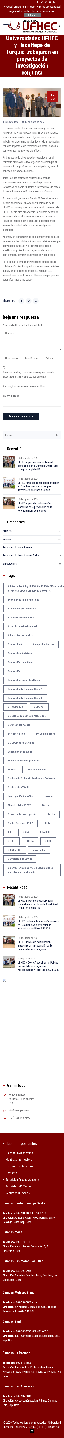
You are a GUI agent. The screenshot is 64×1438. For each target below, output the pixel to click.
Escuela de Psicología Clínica (24, 760)
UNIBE (48, 841)
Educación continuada (20, 751)
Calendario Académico (19, 1153)
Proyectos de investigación (17, 547)
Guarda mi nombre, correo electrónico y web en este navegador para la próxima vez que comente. (28, 374)
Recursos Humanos (18, 1193)
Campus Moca (15, 671)
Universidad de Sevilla (20, 859)
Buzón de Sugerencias (43, 11)
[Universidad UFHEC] (32, 26)
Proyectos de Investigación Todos (21, 555)
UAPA (26, 832)
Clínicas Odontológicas (48, 6)
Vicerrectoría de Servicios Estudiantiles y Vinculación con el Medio (30, 870)
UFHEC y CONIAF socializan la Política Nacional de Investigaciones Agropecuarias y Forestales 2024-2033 (38, 966)
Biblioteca (19, 6)
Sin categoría (11, 121)
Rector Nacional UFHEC (20, 823)
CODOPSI (39, 707)
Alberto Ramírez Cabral (20, 635)
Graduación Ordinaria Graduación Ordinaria (31, 778)
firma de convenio (36, 769)
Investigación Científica (20, 796)
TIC (10, 832)
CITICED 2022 (15, 707)
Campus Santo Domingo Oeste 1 (25, 689)
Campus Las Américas (20, 653)
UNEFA (30, 841)
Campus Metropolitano (20, 662)
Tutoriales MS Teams (18, 1186)
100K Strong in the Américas (23, 599)
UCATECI (45, 832)
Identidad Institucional (19, 1159)
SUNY (47, 823)
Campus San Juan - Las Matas (24, 680)
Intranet (32, 15)
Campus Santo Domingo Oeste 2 (25, 698)
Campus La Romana (43, 644)
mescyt (49, 796)
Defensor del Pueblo (19, 724)
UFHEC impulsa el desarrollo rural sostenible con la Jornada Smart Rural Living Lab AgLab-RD (38, 466)
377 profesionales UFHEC (21, 617)
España (12, 769)
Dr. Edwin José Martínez (21, 742)
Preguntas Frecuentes (20, 11)
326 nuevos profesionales (22, 608)
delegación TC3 (16, 733)
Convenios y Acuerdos (19, 1166)
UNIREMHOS (14, 850)
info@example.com (19, 1110)
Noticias (8, 6)
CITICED (7, 531)
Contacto (11, 1173)
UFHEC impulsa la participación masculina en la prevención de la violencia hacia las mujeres (35, 507)
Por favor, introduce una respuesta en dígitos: (25, 386)
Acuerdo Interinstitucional (22, 626)
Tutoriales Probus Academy (22, 1179)
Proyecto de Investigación (22, 814)
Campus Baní (15, 644)
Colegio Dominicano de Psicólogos (27, 715)
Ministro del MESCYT (19, 805)
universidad (39, 850)
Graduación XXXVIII (18, 787)
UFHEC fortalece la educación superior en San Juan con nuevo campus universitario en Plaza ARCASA (38, 486)
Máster (46, 805)
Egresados (30, 6)
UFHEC (11, 841)
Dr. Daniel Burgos (45, 733)
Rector (51, 814)
